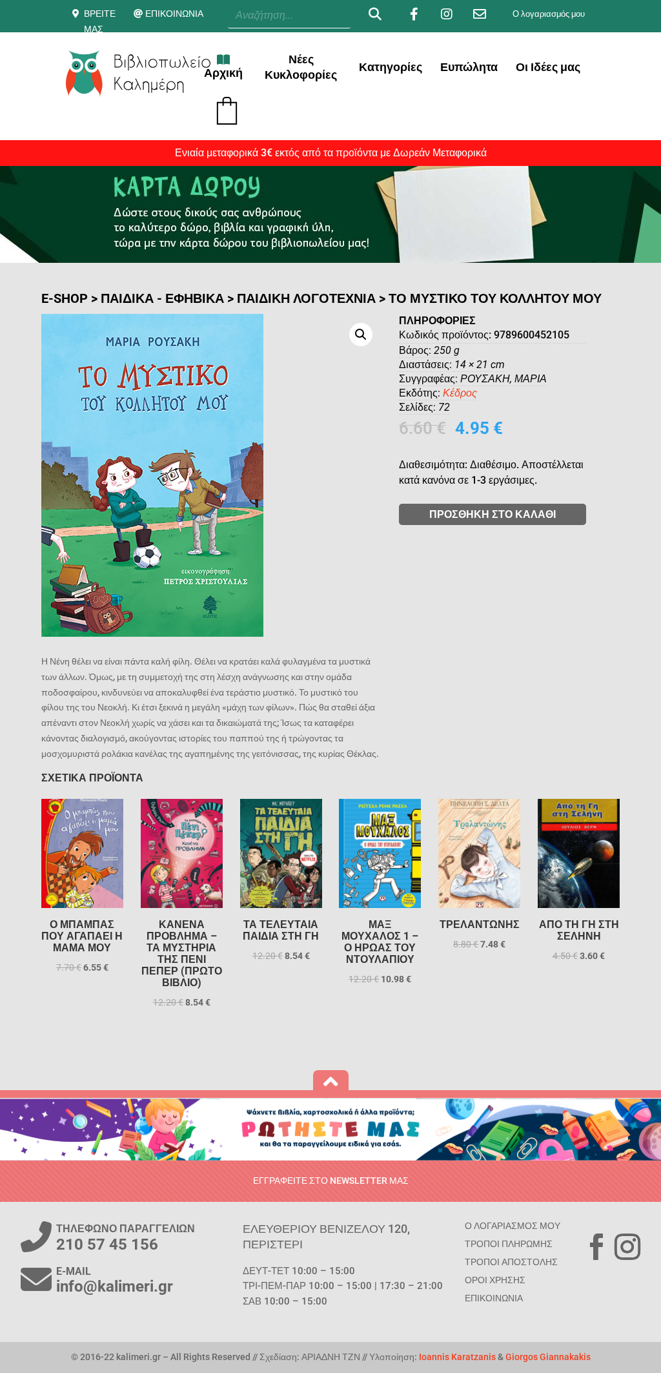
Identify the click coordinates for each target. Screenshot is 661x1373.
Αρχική (223, 72)
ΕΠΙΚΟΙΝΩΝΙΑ (174, 13)
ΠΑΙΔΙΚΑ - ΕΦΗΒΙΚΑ (162, 298)
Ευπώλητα (469, 67)
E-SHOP (64, 298)
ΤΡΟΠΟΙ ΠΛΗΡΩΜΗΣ (509, 1244)
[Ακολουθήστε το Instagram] (627, 1247)
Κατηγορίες (390, 67)
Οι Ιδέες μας (548, 67)
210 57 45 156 (107, 1244)
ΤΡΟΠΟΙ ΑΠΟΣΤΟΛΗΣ (511, 1262)
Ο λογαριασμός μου (549, 14)
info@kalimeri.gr (114, 1286)
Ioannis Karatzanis (457, 1357)
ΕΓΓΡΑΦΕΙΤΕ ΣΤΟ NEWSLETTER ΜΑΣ (331, 1180)
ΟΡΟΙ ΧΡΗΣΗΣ (495, 1280)
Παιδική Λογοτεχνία (306, 298)
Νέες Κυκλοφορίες (301, 66)
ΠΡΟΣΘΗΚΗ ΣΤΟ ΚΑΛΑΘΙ (492, 514)
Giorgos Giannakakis (548, 1357)
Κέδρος (460, 393)
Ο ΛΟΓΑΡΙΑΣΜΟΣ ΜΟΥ (512, 1226)
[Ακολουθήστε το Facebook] (596, 1247)
